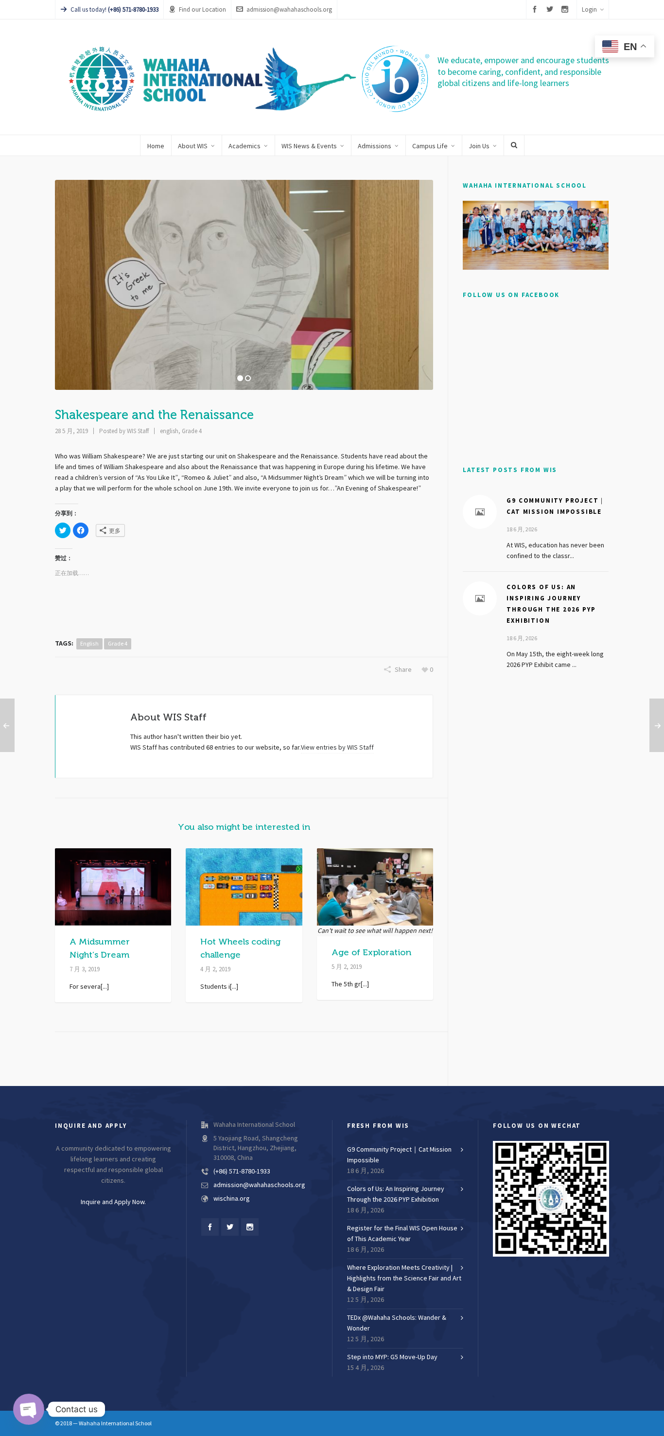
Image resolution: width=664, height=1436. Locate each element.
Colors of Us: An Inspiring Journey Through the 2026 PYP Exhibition (395, 1194)
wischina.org (231, 1199)
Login (589, 9)
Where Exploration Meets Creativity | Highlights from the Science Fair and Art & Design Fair (404, 1278)
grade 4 (117, 643)
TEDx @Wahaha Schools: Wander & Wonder (396, 1323)
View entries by (337, 748)
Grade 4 (192, 431)
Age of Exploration (371, 952)
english (169, 431)
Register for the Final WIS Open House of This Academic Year (402, 1234)
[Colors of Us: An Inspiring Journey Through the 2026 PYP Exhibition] (480, 598)
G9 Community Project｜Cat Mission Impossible (399, 1155)
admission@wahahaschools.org (289, 9)
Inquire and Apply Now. (113, 1202)
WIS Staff (138, 431)
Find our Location (202, 9)
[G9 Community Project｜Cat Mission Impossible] (480, 512)
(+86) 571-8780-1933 (241, 1171)
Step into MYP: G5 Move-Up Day (392, 1357)
